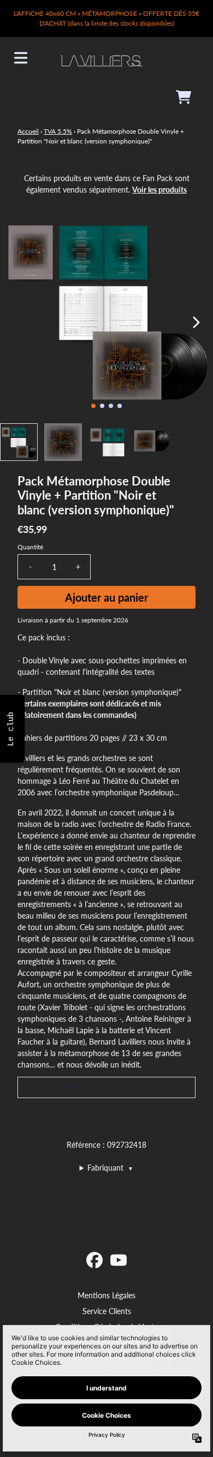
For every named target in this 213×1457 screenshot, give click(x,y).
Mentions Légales (106, 1295)
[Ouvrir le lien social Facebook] (94, 1260)
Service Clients (106, 1311)
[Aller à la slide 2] (102, 406)
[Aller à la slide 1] (93, 406)
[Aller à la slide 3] (111, 406)
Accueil (28, 131)
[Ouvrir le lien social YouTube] (118, 1260)
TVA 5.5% (58, 131)
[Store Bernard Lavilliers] (101, 58)
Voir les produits (159, 189)
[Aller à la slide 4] (119, 406)
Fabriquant (110, 1167)
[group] (19, 442)
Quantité (30, 547)
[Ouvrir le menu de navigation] (21, 58)
